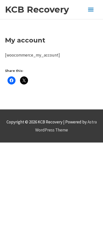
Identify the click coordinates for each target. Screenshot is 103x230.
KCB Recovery (37, 9)
